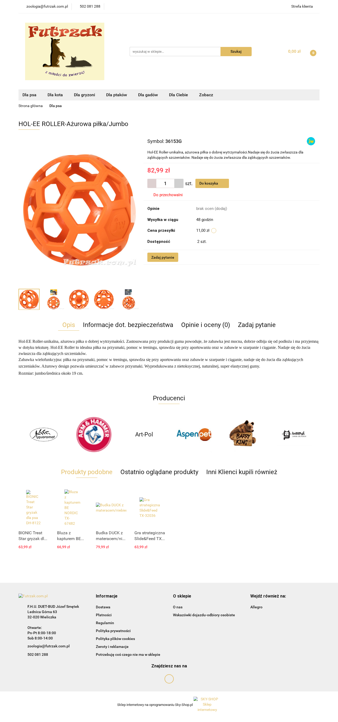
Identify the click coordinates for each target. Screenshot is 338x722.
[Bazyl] (294, 434)
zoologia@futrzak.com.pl (48, 646)
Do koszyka (209, 183)
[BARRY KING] (244, 434)
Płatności (104, 615)
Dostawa (103, 607)
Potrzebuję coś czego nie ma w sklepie (128, 654)
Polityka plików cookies (115, 639)
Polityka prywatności (113, 631)
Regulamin (105, 623)
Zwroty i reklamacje (112, 646)
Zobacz (206, 94)
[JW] (311, 141)
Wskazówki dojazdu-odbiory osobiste (204, 615)
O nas (177, 607)
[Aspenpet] (194, 434)
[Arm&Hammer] (94, 434)
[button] (107, 596)
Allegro (256, 607)
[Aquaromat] (43, 434)
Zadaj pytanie (162, 257)
